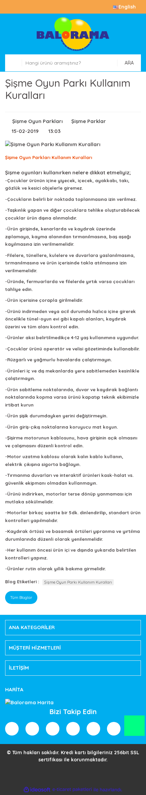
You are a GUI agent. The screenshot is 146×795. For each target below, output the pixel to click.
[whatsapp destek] (134, 729)
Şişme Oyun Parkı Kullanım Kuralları (78, 582)
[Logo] (73, 34)
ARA (129, 63)
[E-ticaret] (72, 790)
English (127, 7)
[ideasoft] (37, 790)
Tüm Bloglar (21, 597)
